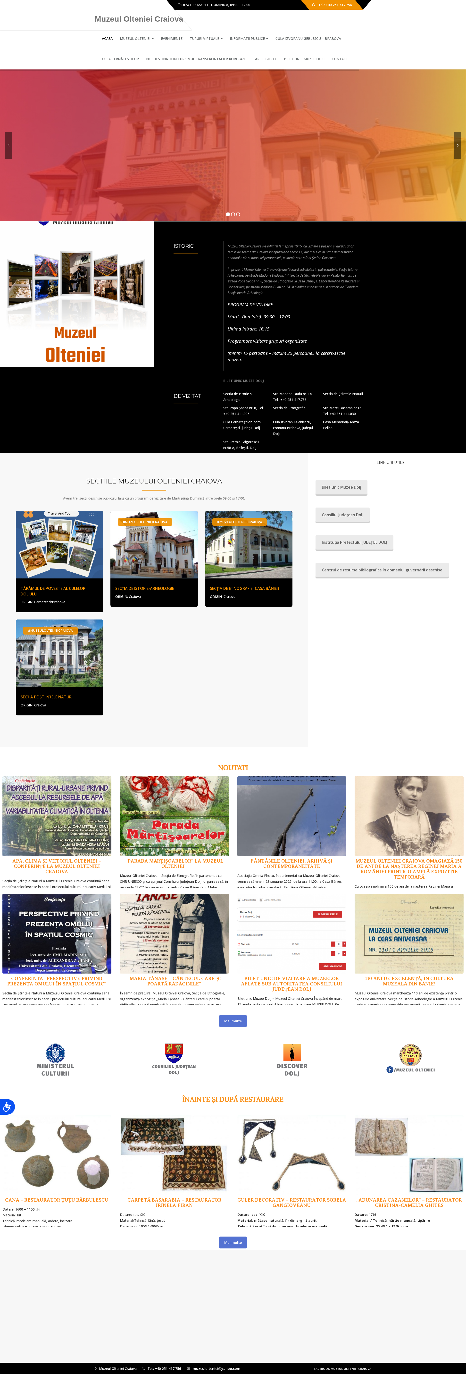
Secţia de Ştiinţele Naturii (47, 697)
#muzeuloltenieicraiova (145, 522)
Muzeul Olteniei (135, 38)
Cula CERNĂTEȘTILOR (120, 59)
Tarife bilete (265, 59)
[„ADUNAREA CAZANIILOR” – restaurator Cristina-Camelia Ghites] (409, 1170)
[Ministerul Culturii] (55, 1059)
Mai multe (233, 1021)
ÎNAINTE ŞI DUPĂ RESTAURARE (233, 1099)
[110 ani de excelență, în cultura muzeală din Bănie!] (409, 948)
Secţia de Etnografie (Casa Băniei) (244, 588)
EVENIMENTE (172, 38)
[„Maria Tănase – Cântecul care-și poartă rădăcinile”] (174, 948)
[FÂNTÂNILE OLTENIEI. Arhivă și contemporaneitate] (292, 831)
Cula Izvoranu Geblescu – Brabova (308, 38)
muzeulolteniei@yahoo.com (216, 1368)
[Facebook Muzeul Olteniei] (410, 1059)
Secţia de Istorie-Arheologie (144, 588)
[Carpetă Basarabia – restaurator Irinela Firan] (174, 1170)
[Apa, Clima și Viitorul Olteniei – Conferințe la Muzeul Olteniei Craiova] (57, 831)
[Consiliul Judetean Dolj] (174, 1059)
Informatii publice (248, 38)
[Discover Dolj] (292, 1059)
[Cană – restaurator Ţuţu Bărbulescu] (57, 1170)
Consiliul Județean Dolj (342, 514)
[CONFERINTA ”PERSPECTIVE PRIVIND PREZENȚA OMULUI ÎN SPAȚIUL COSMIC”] (57, 948)
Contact (340, 59)
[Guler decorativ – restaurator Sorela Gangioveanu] (292, 1170)
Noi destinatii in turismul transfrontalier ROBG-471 (196, 59)
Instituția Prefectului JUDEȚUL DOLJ (354, 542)
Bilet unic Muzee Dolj (304, 59)
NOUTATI (233, 767)
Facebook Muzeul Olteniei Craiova (342, 1369)
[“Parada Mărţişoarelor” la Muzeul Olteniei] (174, 831)
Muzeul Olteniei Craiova (139, 19)
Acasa (107, 38)
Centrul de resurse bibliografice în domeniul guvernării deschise (382, 570)
